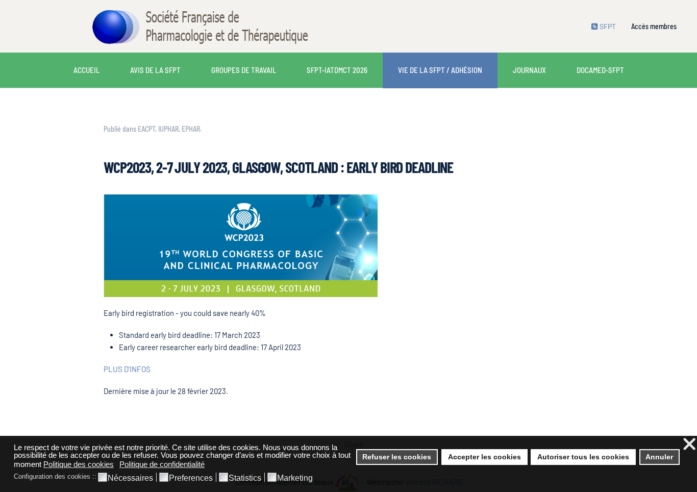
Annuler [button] (659, 457)
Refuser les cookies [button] (396, 457)
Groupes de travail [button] (243, 70)
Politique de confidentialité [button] (162, 464)
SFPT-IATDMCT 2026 (337, 70)
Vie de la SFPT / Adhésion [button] (440, 70)
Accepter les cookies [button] (484, 457)
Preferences (191, 478)
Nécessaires (130, 478)
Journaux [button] (529, 70)
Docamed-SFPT (600, 70)
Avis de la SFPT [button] (155, 70)
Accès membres (654, 26)
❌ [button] (689, 444)
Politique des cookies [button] (78, 464)
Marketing (295, 478)
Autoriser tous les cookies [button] (583, 457)
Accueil (86, 70)
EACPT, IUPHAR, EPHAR (169, 129)
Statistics (245, 478)
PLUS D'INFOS (127, 369)
